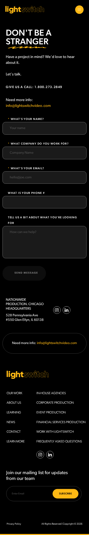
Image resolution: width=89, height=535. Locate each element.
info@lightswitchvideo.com (28, 106)
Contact (14, 432)
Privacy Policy (14, 524)
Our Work (14, 393)
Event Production (51, 412)
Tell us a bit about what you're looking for (42, 220)
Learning (14, 412)
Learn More (16, 441)
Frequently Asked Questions (59, 441)
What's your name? (26, 119)
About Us (14, 403)
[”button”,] (79, 9)
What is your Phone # (26, 193)
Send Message (26, 273)
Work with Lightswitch (55, 432)
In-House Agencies (51, 393)
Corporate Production (55, 403)
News (11, 422)
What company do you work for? (39, 144)
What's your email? (26, 168)
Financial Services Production (60, 422)
